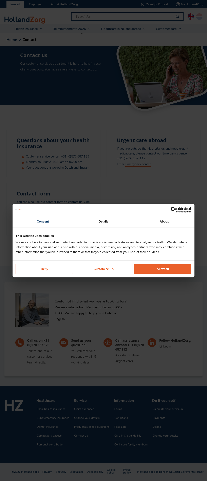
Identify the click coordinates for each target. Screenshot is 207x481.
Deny (44, 269)
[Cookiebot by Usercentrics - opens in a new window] (173, 210)
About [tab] (164, 221)
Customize (101, 269)
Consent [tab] (43, 221)
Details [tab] (104, 221)
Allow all (163, 269)
